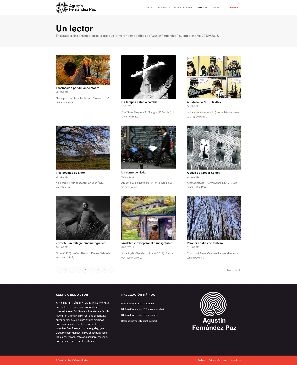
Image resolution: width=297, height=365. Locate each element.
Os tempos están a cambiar (139, 102)
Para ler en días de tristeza (205, 243)
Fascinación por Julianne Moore (77, 88)
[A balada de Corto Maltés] (214, 77)
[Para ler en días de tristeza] (214, 218)
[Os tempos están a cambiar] (148, 77)
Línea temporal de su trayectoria (137, 303)
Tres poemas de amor (70, 172)
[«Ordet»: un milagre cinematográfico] (83, 218)
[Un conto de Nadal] (148, 148)
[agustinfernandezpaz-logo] (76, 7)
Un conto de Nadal (133, 172)
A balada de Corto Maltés (204, 102)
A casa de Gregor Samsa (203, 172)
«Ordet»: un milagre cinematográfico (81, 243)
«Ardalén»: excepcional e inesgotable (146, 243)
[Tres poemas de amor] (83, 148)
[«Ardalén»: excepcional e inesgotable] (148, 218)
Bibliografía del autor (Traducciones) (139, 315)
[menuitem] (149, 7)
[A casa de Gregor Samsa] (214, 148)
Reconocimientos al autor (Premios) (139, 320)
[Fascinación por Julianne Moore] (83, 70)
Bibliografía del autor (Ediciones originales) (142, 309)
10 (98, 269)
